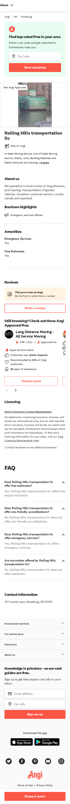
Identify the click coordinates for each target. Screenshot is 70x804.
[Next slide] (15, 390)
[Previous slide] (6, 390)
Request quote (31, 381)
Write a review (35, 308)
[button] (6, 391)
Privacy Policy (44, 785)
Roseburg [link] (26, 16)
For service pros (14, 634)
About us (9, 655)
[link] (31, 352)
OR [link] (15, 16)
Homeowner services (16, 623)
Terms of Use (25, 785)
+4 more (44, 162)
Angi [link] (7, 16)
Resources (10, 644)
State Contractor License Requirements (28, 412)
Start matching (35, 67)
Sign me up (35, 714)
